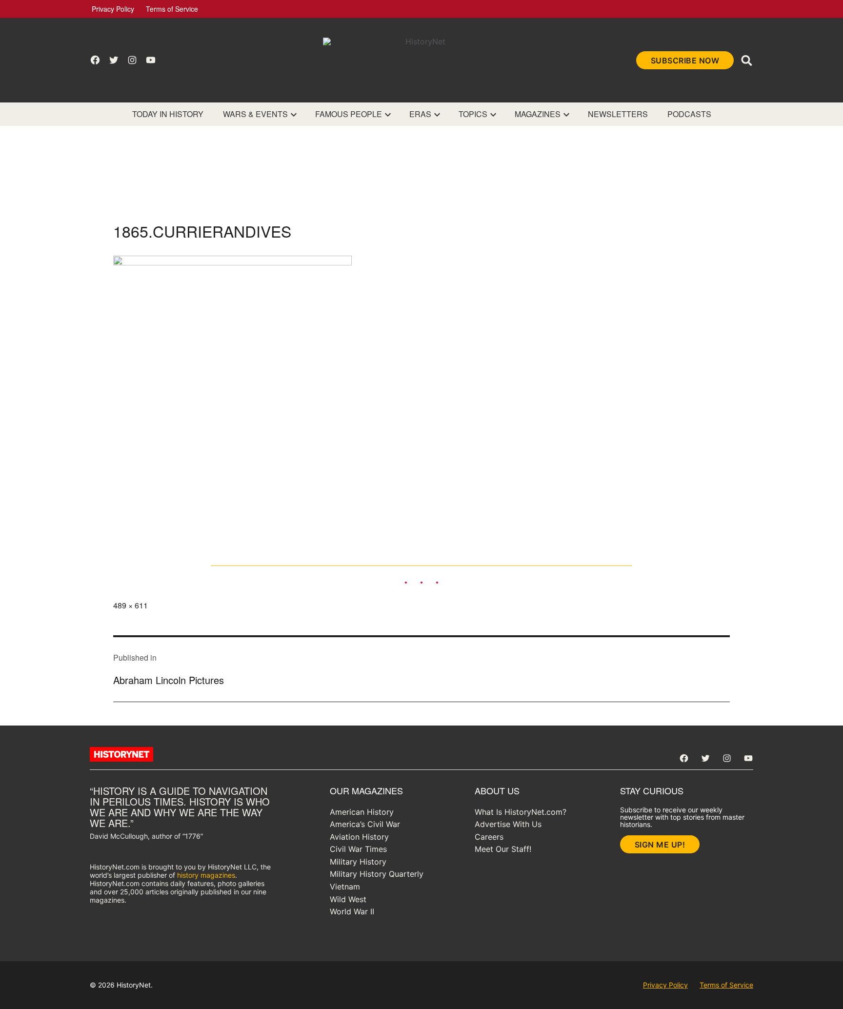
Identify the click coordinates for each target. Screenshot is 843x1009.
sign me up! (660, 844)
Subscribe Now (685, 60)
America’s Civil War (365, 824)
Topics (473, 114)
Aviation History (359, 837)
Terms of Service (172, 9)
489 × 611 (130, 605)
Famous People (348, 114)
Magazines (538, 114)
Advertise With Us (508, 824)
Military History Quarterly (376, 874)
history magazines (206, 875)
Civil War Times (358, 849)
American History (362, 812)
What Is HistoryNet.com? (520, 812)
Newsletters (618, 114)
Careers (489, 837)
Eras (420, 114)
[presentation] (294, 114)
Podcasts (689, 114)
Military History (358, 862)
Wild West (348, 899)
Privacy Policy (113, 9)
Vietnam (345, 886)
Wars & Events (255, 114)
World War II (352, 911)
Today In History (167, 114)
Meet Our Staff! (503, 849)
